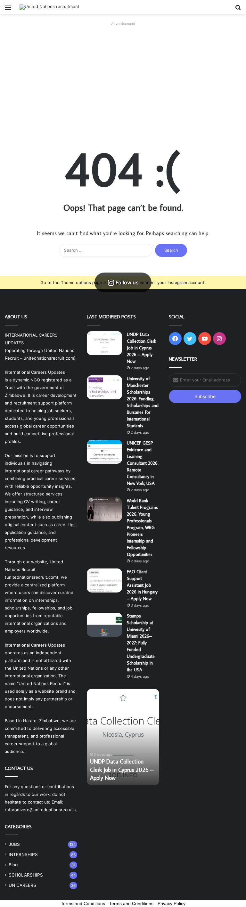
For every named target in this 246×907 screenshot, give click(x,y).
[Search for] (238, 9)
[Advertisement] (123, 73)
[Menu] (8, 9)
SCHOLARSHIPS (26, 875)
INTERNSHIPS (23, 854)
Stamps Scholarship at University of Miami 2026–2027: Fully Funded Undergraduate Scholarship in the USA (141, 643)
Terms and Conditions (83, 903)
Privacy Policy (171, 903)
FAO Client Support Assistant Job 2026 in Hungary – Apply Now (142, 585)
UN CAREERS (22, 885)
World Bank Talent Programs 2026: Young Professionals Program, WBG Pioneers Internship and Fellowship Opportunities (142, 527)
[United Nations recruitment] (49, 7)
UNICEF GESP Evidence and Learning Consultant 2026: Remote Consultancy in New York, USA (143, 463)
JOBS (14, 844)
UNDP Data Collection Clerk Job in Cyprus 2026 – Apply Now (141, 347)
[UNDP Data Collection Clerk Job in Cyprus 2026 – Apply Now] (104, 343)
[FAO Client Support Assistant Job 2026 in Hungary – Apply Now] (104, 580)
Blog (13, 864)
